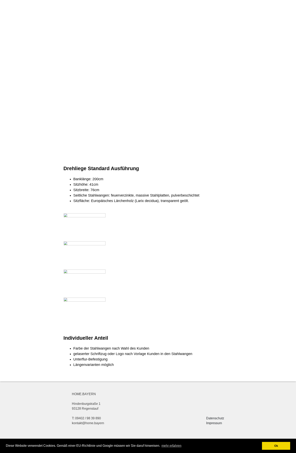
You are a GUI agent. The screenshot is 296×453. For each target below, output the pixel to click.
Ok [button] (276, 445)
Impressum (214, 423)
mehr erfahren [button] (171, 445)
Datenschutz (215, 418)
